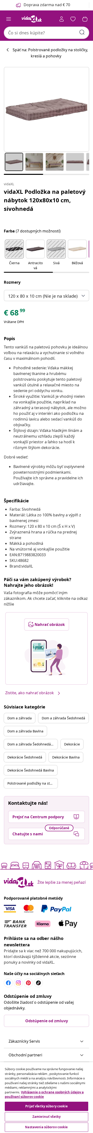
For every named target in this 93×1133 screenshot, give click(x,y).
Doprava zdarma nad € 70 (47, 4)
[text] (15, 314)
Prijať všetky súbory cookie (46, 1106)
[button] (14, 255)
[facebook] (8, 982)
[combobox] (46, 33)
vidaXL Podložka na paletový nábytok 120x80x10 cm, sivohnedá (45, 200)
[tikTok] (38, 982)
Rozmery (12, 282)
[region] (46, 1097)
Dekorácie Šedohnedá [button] (24, 757)
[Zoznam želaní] (73, 19)
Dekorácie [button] (72, 744)
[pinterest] (28, 982)
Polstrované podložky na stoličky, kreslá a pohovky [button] (32, 783)
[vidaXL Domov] (32, 19)
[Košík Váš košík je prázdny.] (85, 19)
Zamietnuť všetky (46, 1117)
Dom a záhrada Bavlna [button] (25, 731)
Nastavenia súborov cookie (46, 1127)
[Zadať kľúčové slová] (82, 32)
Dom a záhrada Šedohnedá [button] (63, 718)
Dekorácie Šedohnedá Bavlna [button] (30, 770)
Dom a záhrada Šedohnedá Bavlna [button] (32, 744)
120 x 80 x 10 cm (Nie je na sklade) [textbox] (43, 296)
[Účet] (61, 19)
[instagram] (18, 982)
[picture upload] (46, 657)
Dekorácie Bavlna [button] (66, 757)
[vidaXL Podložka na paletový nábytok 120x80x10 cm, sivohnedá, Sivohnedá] (46, 109)
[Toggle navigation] (8, 19)
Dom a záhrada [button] (19, 718)
